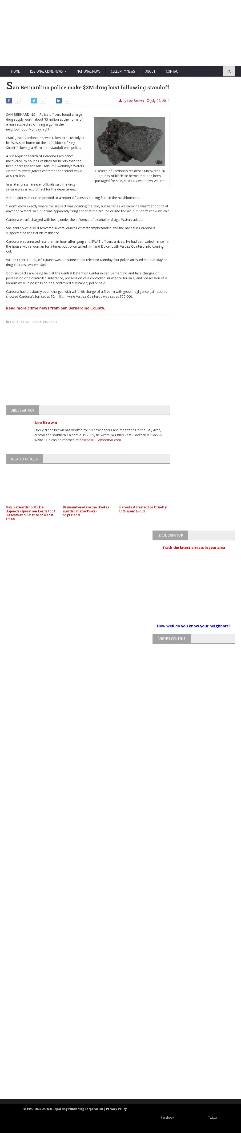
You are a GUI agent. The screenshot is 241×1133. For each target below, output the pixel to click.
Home (15, 71)
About (150, 71)
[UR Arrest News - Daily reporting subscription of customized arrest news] (116, 1060)
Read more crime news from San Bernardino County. (55, 308)
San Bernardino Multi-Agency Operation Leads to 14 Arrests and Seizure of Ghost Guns (31, 513)
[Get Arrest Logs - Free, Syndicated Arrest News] (116, 1030)
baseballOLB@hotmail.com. (101, 440)
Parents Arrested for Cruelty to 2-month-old (143, 509)
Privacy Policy (116, 1109)
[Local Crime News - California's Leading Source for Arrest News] (116, 1010)
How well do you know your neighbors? (193, 626)
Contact (173, 71)
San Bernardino (44, 322)
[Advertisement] (145, 33)
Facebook (167, 1118)
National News (88, 71)
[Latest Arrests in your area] (193, 553)
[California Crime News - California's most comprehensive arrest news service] (116, 1045)
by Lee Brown (133, 100)
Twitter (212, 1118)
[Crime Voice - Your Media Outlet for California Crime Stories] (116, 1080)
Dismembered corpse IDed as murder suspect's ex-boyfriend (86, 511)
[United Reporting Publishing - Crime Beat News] (116, 990)
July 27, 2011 (159, 100)
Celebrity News (123, 71)
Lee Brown (45, 422)
